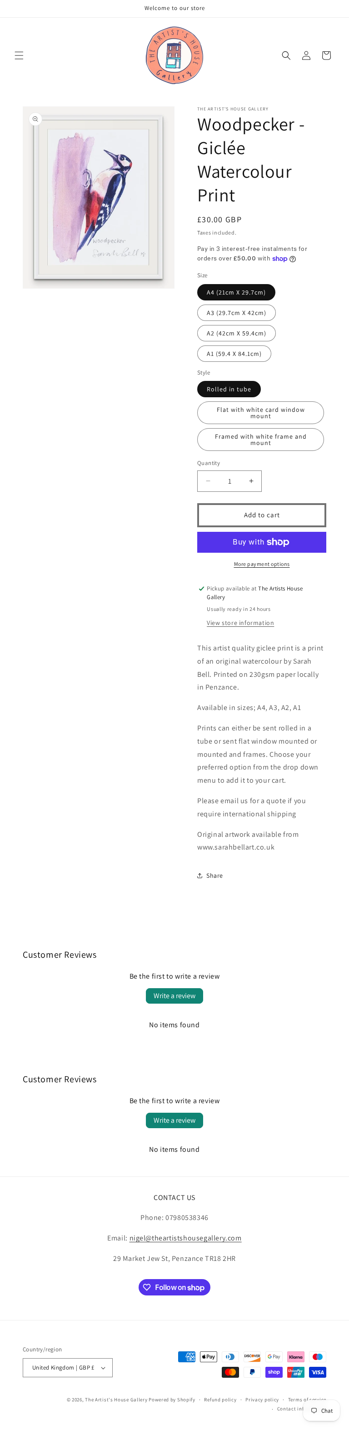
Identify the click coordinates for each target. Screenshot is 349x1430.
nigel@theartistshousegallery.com (186, 1238)
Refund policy (220, 1399)
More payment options (262, 563)
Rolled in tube (229, 389)
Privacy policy (262, 1399)
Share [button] (214, 875)
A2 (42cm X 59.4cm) (236, 333)
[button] (19, 55)
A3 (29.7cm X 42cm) (236, 313)
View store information (240, 623)
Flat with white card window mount (261, 412)
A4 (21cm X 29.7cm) (236, 292)
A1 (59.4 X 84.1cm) (234, 354)
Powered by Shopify (172, 1399)
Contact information (301, 1408)
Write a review (174, 995)
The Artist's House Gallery (116, 1399)
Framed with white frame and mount (261, 439)
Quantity (208, 463)
